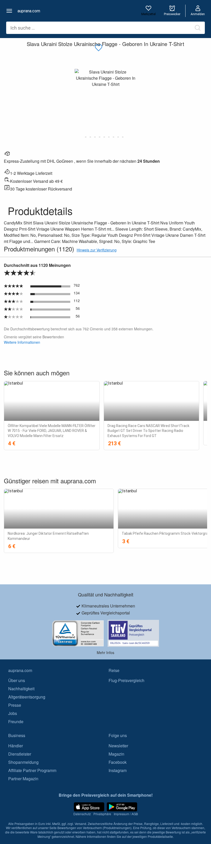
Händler (15, 746)
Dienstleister (19, 754)
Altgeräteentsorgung (26, 697)
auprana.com (28, 10)
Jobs (12, 713)
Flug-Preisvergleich (126, 681)
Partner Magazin (23, 779)
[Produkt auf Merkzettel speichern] (98, 48)
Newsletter (118, 746)
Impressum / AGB (126, 814)
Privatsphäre (102, 814)
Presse (14, 705)
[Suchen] (197, 28)
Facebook (118, 762)
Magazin (116, 754)
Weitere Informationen (22, 342)
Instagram (118, 770)
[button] (9, 10)
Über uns (16, 681)
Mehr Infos (105, 652)
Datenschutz (82, 814)
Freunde (15, 722)
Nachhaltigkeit (21, 689)
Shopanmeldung (23, 762)
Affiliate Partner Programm (32, 770)
